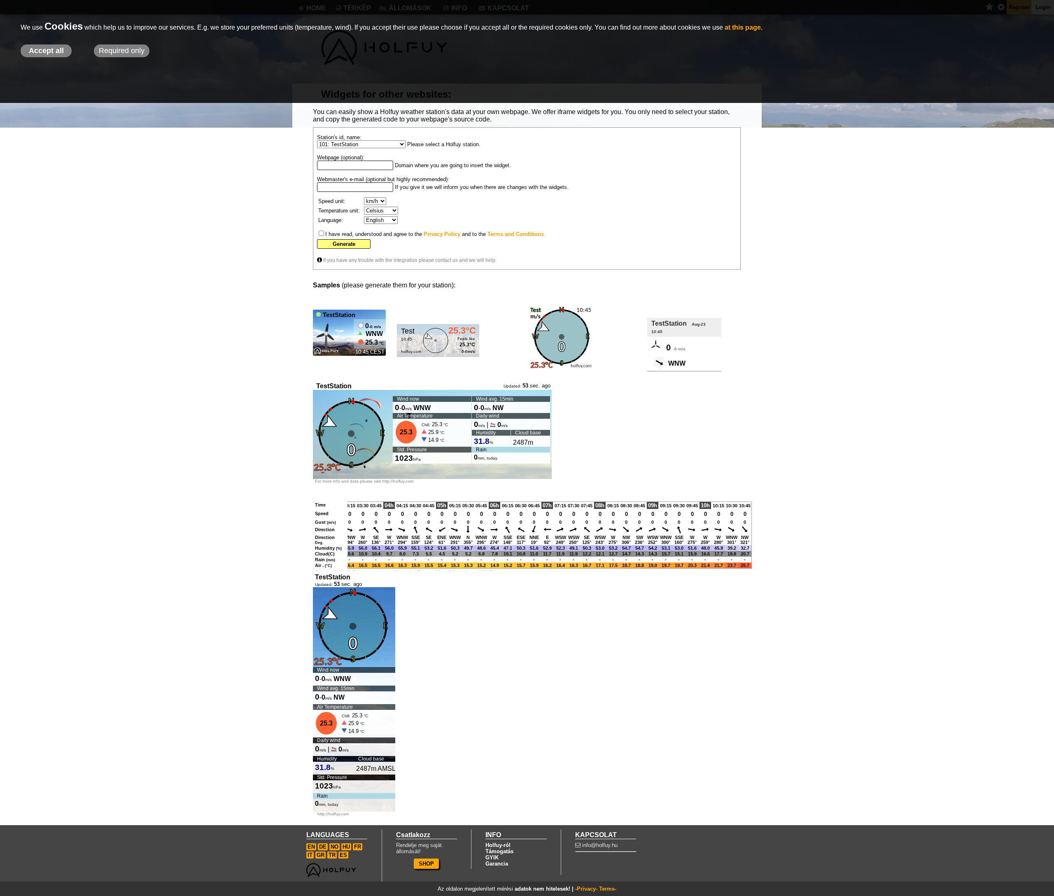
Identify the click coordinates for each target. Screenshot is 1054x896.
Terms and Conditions (515, 234)
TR (332, 855)
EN (311, 847)
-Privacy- (586, 889)
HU (346, 847)
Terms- (607, 889)
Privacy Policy (442, 234)
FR (357, 847)
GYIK (492, 857)
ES (343, 855)
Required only (122, 51)
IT (310, 855)
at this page (743, 27)
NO (334, 847)
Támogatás (499, 851)
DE (322, 847)
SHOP (426, 864)
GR (320, 855)
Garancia (496, 864)
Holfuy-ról (498, 845)
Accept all (46, 51)
